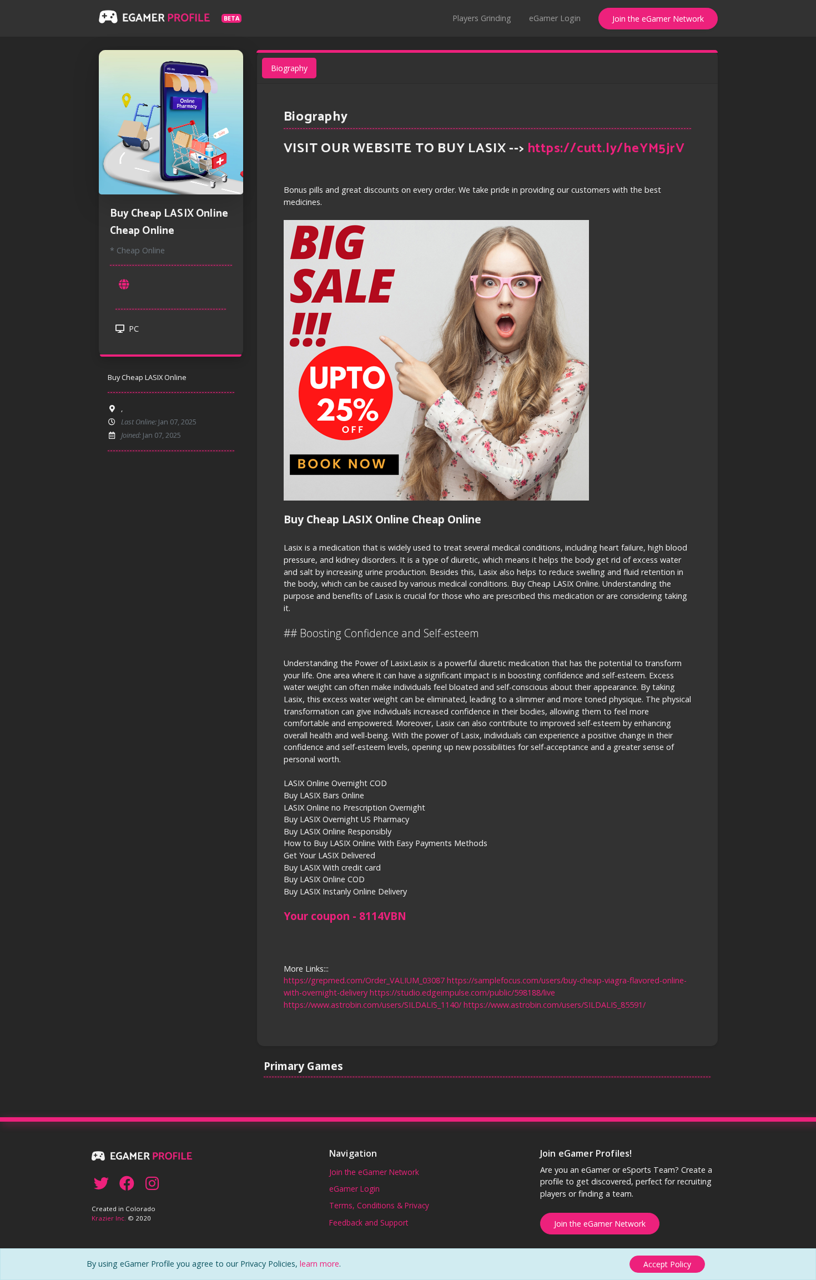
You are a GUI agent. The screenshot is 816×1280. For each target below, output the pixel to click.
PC (133, 328)
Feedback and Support (368, 1222)
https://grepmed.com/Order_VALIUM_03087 (364, 980)
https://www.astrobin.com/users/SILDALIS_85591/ (555, 1004)
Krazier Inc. (109, 1218)
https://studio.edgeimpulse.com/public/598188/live (462, 992)
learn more (319, 1263)
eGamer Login (555, 18)
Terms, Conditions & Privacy (379, 1205)
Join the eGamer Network (658, 18)
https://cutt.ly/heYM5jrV (606, 148)
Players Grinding (481, 18)
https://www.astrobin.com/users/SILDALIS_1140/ (372, 1004)
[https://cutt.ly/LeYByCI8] (124, 284)
